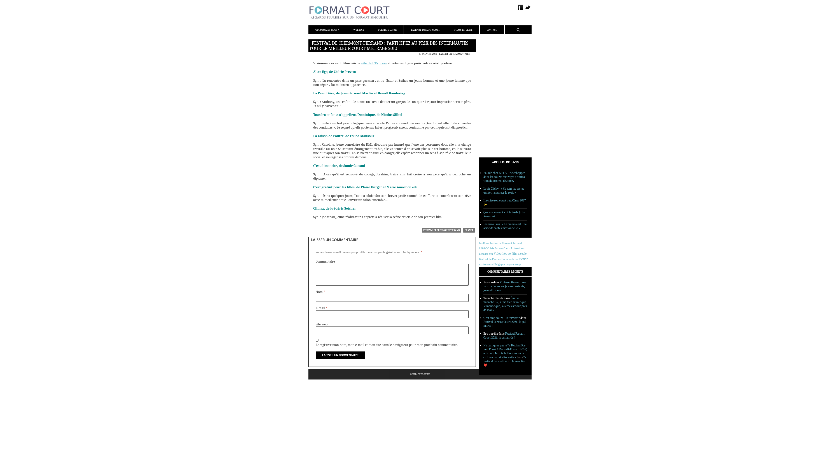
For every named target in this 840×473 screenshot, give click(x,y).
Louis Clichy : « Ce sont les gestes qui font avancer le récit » (503, 190)
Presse (489, 64)
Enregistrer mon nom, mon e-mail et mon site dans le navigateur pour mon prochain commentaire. (387, 345)
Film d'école (519, 253)
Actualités (492, 83)
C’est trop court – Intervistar (501, 318)
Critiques (491, 89)
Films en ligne (463, 29)
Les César (484, 243)
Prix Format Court (500, 248)
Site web (321, 324)
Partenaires (492, 70)
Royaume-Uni (486, 253)
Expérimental (486, 264)
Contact (492, 29)
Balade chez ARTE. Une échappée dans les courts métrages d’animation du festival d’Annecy (504, 177)
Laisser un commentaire (454, 53)
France (469, 230)
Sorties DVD (492, 112)
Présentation (493, 53)
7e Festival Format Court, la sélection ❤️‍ (504, 361)
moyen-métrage (513, 264)
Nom (320, 292)
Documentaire (509, 259)
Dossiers (490, 95)
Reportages (492, 106)
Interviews (492, 100)
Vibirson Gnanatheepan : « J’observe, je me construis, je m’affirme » (504, 286)
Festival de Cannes (489, 259)
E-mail (321, 308)
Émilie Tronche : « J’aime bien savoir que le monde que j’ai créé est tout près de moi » (505, 304)
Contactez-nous (420, 374)
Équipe (489, 58)
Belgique (499, 264)
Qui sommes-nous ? (327, 29)
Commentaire (325, 261)
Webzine (358, 29)
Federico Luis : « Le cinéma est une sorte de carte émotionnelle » (505, 226)
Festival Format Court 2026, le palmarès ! (504, 335)
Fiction (523, 259)
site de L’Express (374, 63)
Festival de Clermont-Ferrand (441, 230)
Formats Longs (387, 29)
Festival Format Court (425, 29)
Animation (518, 248)
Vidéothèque (502, 254)
